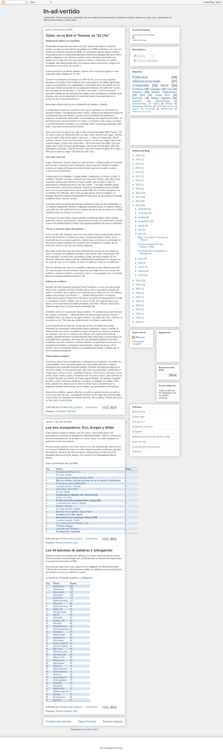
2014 (138, 188)
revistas (170, 106)
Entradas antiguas (113, 721)
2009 (138, 280)
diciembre (143, 209)
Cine (169, 89)
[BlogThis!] (106, 407)
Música (169, 103)
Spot (142, 95)
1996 (138, 317)
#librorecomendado (63, 543)
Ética (147, 111)
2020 (138, 168)
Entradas (140, 56)
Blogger (119, 748)
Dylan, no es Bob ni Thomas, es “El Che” (78, 35)
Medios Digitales (161, 98)
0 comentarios (91, 407)
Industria (137, 92)
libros (75, 543)
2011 (138, 201)
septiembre (144, 221)
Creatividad (60, 411)
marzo (141, 267)
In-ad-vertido (61, 11)
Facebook (137, 89)
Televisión (137, 101)
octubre (142, 217)
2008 (138, 284)
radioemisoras (167, 109)
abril (140, 263)
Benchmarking (162, 101)
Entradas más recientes (58, 721)
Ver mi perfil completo (138, 342)
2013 (138, 193)
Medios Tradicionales (164, 92)
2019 (138, 172)
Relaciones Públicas (142, 106)
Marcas (135, 109)
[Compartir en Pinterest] (115, 407)
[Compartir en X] (109, 407)
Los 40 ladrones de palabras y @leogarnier (79, 550)
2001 (138, 309)
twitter (159, 106)
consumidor (150, 109)
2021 (138, 164)
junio (140, 234)
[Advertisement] (146, 130)
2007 (138, 288)
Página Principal (87, 721)
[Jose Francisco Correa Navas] (133, 37)
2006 (138, 293)
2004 (138, 301)
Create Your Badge (139, 40)
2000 (138, 313)
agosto (141, 225)
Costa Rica (162, 95)
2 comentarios (91, 707)
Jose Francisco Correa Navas (143, 35)
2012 (138, 197)
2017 (138, 176)
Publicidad (71, 411)
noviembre (143, 213)
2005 (138, 297)
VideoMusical (137, 111)
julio (140, 229)
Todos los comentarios (147, 60)
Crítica (156, 103)
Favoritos (137, 98)
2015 (138, 184)
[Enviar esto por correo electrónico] (103, 407)
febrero (142, 271)
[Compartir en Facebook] (112, 407)
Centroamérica (139, 103)
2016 (138, 180)
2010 (138, 205)
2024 (138, 159)
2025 (138, 155)
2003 (138, 305)
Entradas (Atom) (90, 729)
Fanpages (154, 89)
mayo (141, 258)
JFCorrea (140, 337)
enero (141, 275)
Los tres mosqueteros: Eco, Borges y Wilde (80, 427)
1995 (138, 322)
